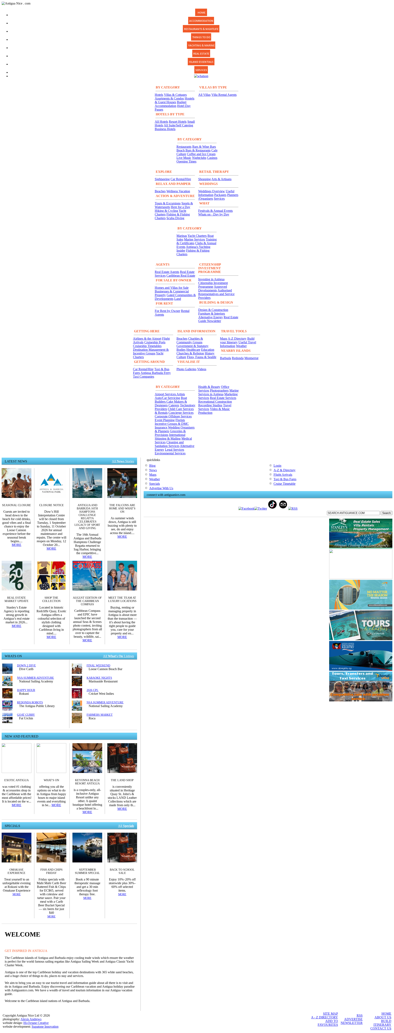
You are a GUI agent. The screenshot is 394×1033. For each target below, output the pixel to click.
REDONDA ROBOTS (30, 702)
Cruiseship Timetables (147, 346)
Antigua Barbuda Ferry (156, 373)
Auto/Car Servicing (167, 398)
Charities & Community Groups (189, 340)
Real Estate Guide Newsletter (218, 319)
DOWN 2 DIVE (26, 665)
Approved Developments (212, 288)
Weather (241, 346)
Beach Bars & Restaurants (193, 150)
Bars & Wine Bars (204, 146)
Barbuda (225, 358)
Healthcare (193, 349)
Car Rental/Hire (181, 179)
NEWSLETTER (352, 1023)
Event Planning (165, 420)
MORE (16, 545)
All (126, 826)
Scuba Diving (175, 218)
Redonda (238, 358)
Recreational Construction (215, 401)
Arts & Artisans (221, 179)
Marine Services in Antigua (218, 392)
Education (207, 349)
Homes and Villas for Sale (172, 287)
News (153, 470)
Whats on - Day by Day (213, 214)
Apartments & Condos (169, 98)
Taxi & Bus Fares (285, 479)
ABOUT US (383, 1017)
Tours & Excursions (168, 203)
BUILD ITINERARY (382, 1022)
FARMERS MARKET (100, 714)
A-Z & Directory (285, 470)
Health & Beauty (209, 387)
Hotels (159, 94)
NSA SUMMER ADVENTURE (35, 677)
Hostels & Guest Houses (174, 100)
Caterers (173, 405)
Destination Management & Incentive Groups (151, 351)
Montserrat (251, 358)
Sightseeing (162, 179)
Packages (220, 195)
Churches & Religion (190, 353)
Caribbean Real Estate (180, 275)
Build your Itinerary (237, 340)
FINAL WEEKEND (98, 665)
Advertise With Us (161, 488)
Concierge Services (181, 412)
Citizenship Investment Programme (213, 284)
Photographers (219, 390)
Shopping (204, 179)
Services (219, 198)
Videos (201, 369)
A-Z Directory (237, 338)
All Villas (204, 94)
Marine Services (194, 239)
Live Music (183, 157)
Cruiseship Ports (154, 342)
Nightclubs (199, 157)
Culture (181, 357)
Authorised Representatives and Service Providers (216, 294)
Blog (152, 465)
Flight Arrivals (283, 474)
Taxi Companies (143, 376)
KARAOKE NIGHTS (99, 677)
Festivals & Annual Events (215, 210)
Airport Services (165, 394)
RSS (360, 1015)
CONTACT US (380, 1028)
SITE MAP (330, 1013)
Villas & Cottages (175, 94)
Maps (223, 338)
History (209, 353)
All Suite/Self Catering (178, 125)
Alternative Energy (210, 317)
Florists (180, 420)
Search (386, 513)
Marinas (181, 235)
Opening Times (186, 161)
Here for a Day (180, 207)
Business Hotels (165, 129)
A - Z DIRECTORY (324, 1017)
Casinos (212, 157)
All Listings (118, 656)
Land (177, 298)
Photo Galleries (186, 369)
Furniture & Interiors (211, 313)
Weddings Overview (211, 191)
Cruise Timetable (285, 483)
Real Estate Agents (167, 272)
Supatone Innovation (45, 1026)
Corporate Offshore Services (173, 416)
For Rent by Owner (167, 311)
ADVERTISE (353, 1019)
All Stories (123, 461)
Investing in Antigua (211, 279)
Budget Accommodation (170, 104)
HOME (386, 1013)
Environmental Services (170, 453)
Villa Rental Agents (224, 94)
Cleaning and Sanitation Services (169, 444)
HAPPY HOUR (26, 690)
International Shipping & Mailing (170, 436)
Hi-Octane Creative (36, 1023)
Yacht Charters (197, 235)
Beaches (160, 191)
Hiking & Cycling (166, 210)
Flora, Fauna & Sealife (201, 357)
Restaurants (183, 146)
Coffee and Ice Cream (201, 154)
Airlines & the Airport (147, 338)
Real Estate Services (223, 398)
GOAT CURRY (26, 714)
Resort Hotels (178, 121)
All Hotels (161, 121)
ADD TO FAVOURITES (328, 1022)
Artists (180, 394)
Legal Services (174, 449)
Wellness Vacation (178, 191)
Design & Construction (213, 310)
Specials (154, 483)
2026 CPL (92, 690)
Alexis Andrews (31, 1019)
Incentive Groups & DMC (172, 423)
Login (277, 465)
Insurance (161, 427)
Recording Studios (210, 405)
